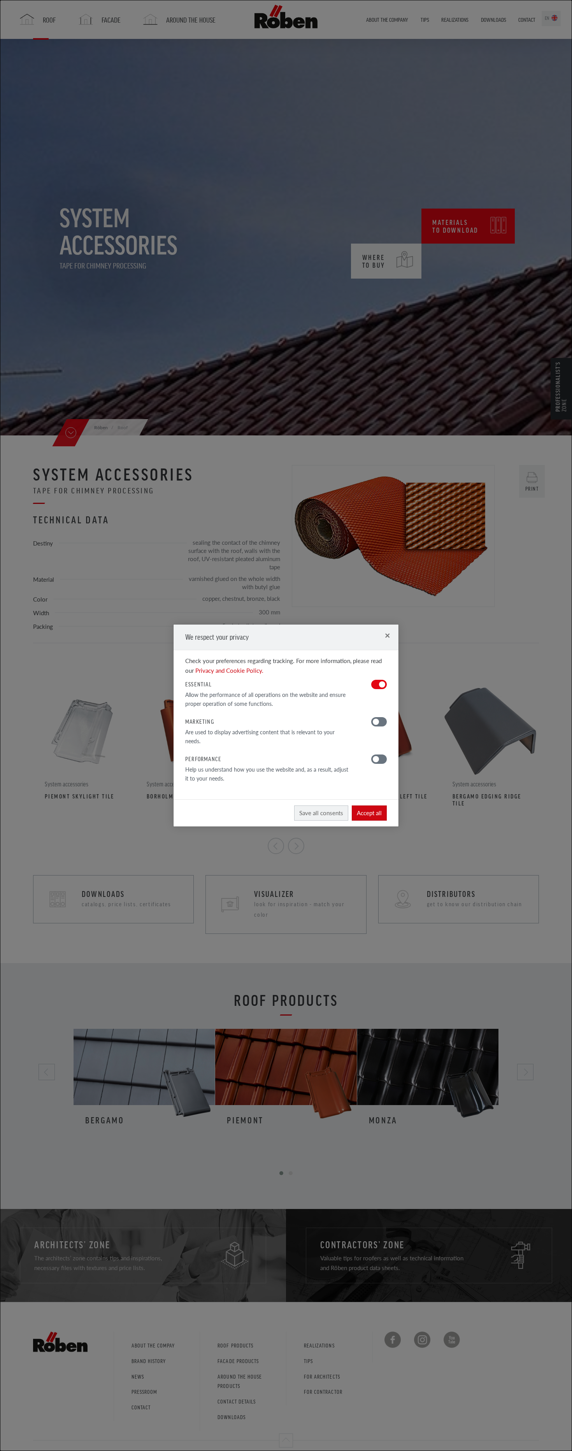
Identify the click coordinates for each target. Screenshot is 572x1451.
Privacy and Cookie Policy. (229, 670)
